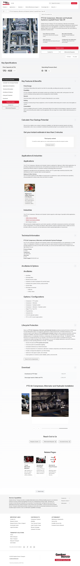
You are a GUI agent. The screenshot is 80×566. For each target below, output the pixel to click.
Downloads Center (14, 525)
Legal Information (14, 527)
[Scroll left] (34, 428)
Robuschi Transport (14, 540)
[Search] (50, 3)
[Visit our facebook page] (27, 547)
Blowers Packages (35, 527)
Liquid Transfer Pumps (36, 525)
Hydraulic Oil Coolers (35, 529)
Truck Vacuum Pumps (36, 523)
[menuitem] (5, 7)
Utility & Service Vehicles (31, 218)
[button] (50, 81)
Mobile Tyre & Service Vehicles (33, 220)
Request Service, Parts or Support (18, 523)
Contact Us (12, 519)
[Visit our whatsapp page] (34, 547)
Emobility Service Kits (56, 523)
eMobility (33, 521)
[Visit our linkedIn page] (24, 547)
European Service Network (58, 525)
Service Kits (54, 521)
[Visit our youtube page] (31, 547)
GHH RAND (13, 542)
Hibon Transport (13, 538)
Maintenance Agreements (57, 519)
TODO (11, 534)
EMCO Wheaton (14, 536)
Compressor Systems (36, 519)
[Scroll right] (38, 428)
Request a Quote (14, 521)
